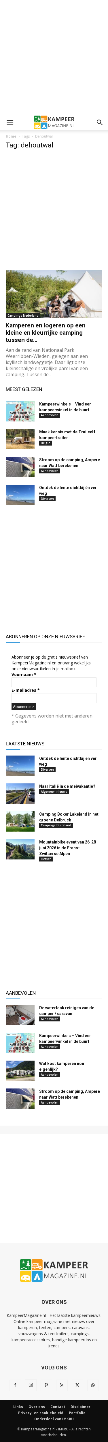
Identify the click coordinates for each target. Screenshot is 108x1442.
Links (18, 1406)
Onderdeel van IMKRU (54, 1418)
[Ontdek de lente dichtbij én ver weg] (20, 495)
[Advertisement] (54, 57)
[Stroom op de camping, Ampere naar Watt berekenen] (20, 467)
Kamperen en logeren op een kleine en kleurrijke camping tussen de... (46, 332)
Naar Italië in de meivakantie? (67, 786)
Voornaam (24, 674)
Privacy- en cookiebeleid (40, 1412)
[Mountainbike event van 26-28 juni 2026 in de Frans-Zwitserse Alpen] (20, 849)
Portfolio (77, 1412)
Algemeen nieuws (54, 792)
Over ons (37, 1406)
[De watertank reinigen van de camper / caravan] (20, 1015)
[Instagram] (31, 1385)
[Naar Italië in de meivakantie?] (20, 793)
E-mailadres (26, 690)
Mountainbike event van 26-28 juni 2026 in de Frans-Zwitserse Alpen (67, 848)
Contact (57, 1406)
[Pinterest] (46, 1385)
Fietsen (46, 859)
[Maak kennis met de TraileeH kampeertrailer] (20, 439)
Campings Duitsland (56, 825)
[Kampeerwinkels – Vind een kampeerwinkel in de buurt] (20, 411)
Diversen (47, 499)
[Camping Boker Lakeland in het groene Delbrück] (20, 821)
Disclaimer (80, 1406)
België (45, 443)
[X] (77, 1385)
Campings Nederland (23, 315)
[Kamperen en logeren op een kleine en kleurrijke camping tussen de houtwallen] (54, 294)
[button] (10, 122)
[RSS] (62, 1385)
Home (11, 136)
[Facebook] (15, 1385)
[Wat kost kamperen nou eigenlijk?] (20, 1071)
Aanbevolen (49, 415)
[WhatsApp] (93, 1385)
